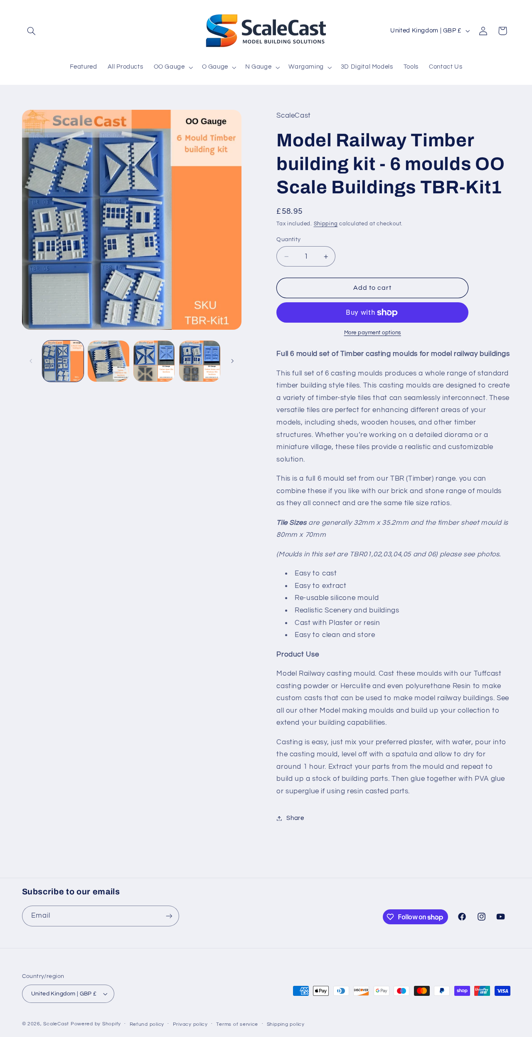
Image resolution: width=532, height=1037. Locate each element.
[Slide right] (232, 361)
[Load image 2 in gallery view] (108, 361)
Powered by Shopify (96, 1024)
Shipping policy (286, 1024)
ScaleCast (56, 1024)
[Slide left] (31, 361)
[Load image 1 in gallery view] (63, 361)
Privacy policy (190, 1024)
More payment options (372, 333)
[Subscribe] (168, 916)
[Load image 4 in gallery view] (199, 361)
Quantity (288, 239)
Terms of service (237, 1024)
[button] (31, 30)
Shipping (326, 224)
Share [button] (295, 818)
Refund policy (147, 1024)
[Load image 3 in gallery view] (154, 361)
